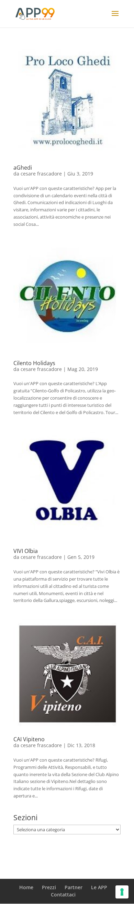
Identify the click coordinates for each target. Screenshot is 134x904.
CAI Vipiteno (29, 739)
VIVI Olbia (25, 551)
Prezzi (49, 887)
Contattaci (63, 894)
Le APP (99, 887)
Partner (73, 887)
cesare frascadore (41, 173)
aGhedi (22, 167)
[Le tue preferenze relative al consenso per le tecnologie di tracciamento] (122, 891)
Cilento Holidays (34, 363)
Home (26, 887)
